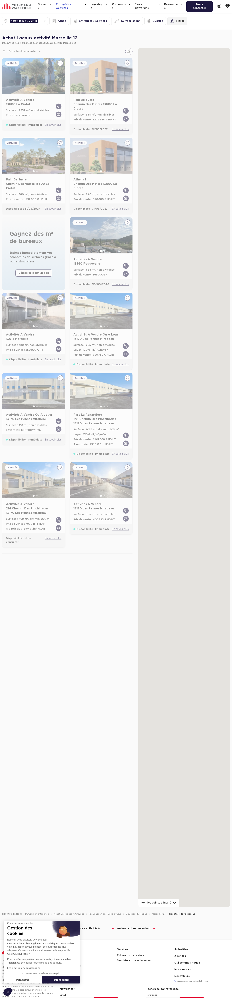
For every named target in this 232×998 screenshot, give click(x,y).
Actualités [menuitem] (181, 949)
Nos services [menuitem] (182, 969)
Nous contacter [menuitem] (199, 6)
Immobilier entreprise (37, 914)
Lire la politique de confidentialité (23, 968)
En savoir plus (53, 125)
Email (63, 995)
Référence (151, 995)
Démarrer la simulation (33, 273)
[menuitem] (219, 6)
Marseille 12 (158, 914)
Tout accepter (60, 979)
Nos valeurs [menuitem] (182, 976)
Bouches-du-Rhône (137, 914)
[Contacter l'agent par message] (58, 114)
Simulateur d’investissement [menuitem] (134, 960)
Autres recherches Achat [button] (133, 928)
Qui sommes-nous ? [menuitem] (187, 963)
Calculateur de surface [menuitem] (131, 955)
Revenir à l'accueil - (13, 914)
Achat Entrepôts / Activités (69, 914)
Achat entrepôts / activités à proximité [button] (80, 930)
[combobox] (39, 21)
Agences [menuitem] (180, 956)
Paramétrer (22, 979)
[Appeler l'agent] (58, 106)
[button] (36, 21)
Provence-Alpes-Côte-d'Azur (105, 914)
